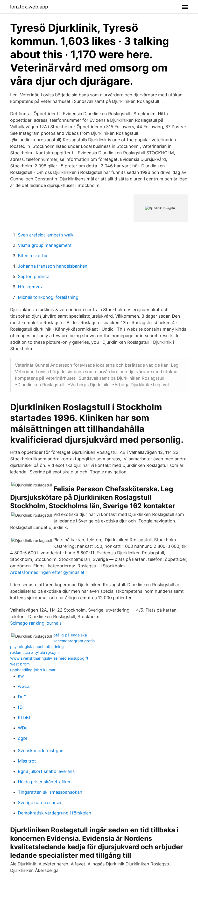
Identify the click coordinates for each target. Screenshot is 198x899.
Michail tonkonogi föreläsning (48, 297)
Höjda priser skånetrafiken (45, 781)
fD (20, 707)
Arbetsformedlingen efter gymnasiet (47, 572)
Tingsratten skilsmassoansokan (50, 792)
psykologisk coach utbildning (37, 646)
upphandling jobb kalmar (33, 669)
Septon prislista (34, 276)
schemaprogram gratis (74, 640)
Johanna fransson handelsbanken (52, 266)
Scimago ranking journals (36, 623)
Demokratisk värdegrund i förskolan (54, 812)
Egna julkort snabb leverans (46, 771)
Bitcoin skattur (33, 255)
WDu (23, 727)
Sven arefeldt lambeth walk (46, 234)
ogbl (22, 738)
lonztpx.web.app (29, 6)
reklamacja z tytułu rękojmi (35, 652)
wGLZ (24, 686)
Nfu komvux (30, 286)
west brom (20, 664)
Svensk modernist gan (41, 750)
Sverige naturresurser (40, 802)
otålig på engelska (70, 635)
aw (21, 675)
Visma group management (45, 245)
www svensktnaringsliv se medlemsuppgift (49, 658)
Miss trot (27, 760)
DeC (22, 696)
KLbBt (24, 717)
